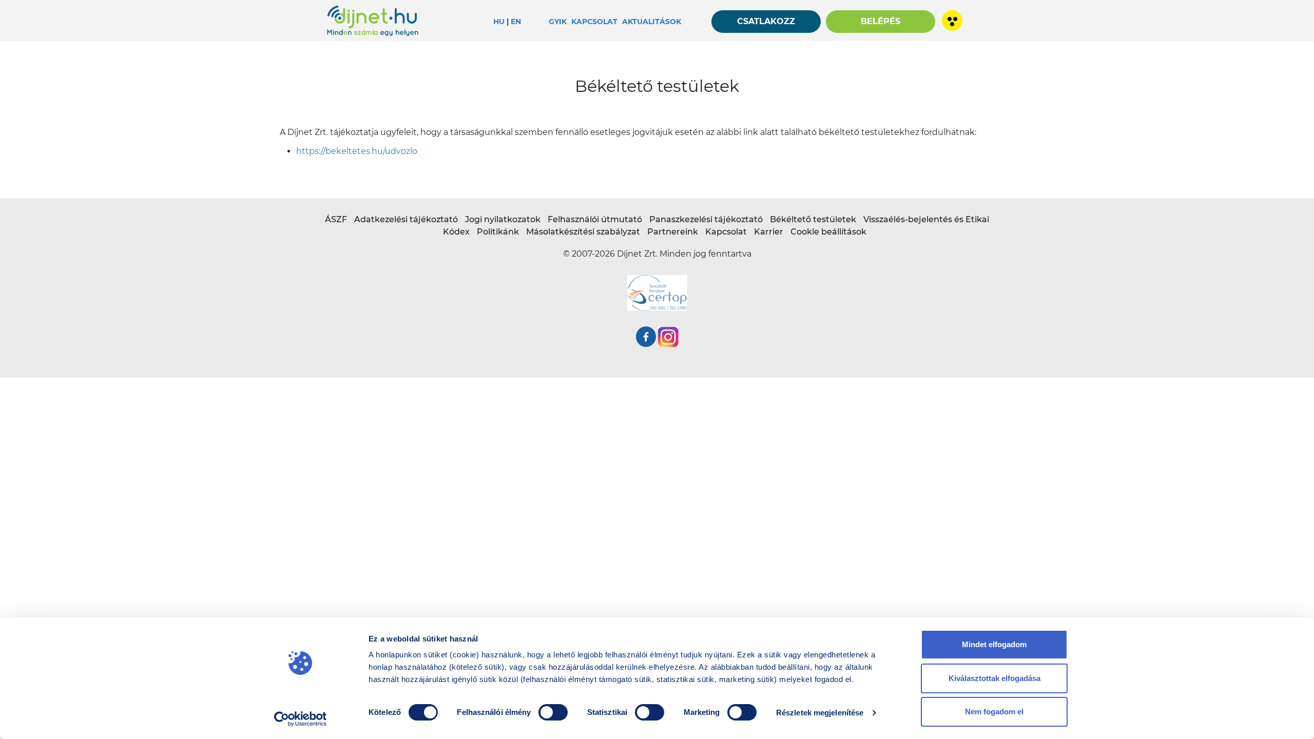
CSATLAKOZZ (766, 21)
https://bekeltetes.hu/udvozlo (356, 151)
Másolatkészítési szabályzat (583, 232)
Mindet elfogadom (994, 644)
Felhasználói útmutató (595, 219)
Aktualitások (651, 21)
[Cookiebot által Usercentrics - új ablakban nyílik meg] (300, 719)
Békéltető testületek (813, 219)
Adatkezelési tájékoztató (406, 219)
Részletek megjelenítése (819, 712)
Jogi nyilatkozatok (502, 219)
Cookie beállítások (828, 232)
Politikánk (498, 232)
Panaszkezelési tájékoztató (706, 219)
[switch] (553, 712)
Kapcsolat (594, 21)
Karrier (768, 232)
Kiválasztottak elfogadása (994, 678)
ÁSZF (336, 219)
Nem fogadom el (994, 711)
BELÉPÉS (880, 21)
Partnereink (672, 232)
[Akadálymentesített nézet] (949, 17)
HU (499, 21)
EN (516, 21)
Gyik (558, 21)
